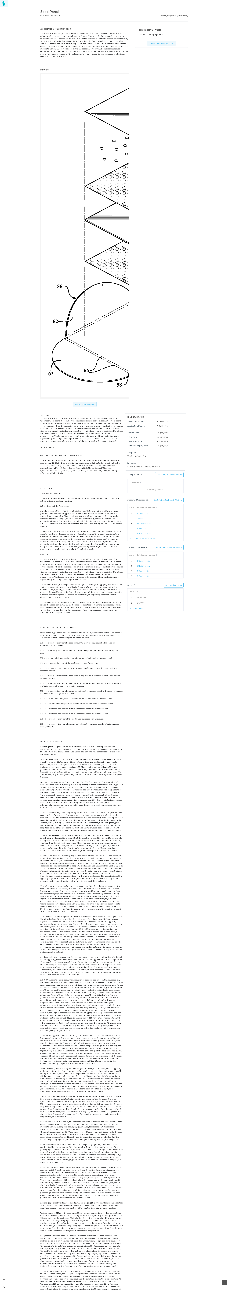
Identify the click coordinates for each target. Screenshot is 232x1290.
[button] (81, 415)
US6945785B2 (143, 528)
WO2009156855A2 (144, 523)
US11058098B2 (143, 576)
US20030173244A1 (144, 514)
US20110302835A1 (144, 533)
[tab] (81, 415)
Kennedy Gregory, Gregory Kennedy (174, 15)
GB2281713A (142, 518)
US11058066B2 (143, 571)
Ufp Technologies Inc (50, 15)
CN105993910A (143, 566)
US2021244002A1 (144, 561)
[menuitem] (4, 3)
